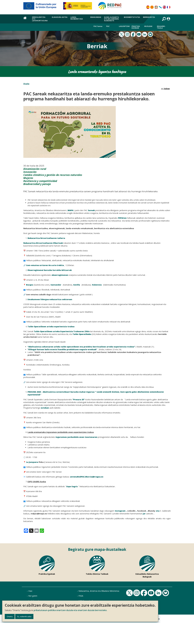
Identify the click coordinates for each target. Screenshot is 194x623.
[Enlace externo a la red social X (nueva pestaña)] (122, 34)
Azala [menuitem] (26, 19)
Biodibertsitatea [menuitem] (132, 17)
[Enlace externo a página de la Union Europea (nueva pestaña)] (41, 7)
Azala (26, 83)
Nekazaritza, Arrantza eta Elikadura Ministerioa (99, 591)
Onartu (10, 616)
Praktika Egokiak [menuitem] (136, 27)
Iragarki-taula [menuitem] (161, 27)
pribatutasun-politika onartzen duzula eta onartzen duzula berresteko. (70, 610)
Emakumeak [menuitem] (95, 17)
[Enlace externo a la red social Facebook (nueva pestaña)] (133, 34)
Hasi (30, 591)
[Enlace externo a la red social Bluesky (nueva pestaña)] (151, 34)
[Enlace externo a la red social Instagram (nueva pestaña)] (128, 34)
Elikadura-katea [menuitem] (59, 17)
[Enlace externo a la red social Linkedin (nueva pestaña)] (145, 34)
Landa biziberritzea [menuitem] (76, 18)
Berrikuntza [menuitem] (149, 17)
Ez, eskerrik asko (24, 616)
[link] (26, 530)
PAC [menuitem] (108, 26)
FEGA (81, 596)
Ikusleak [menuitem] (148, 26)
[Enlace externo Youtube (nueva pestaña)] (139, 34)
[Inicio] (111, 7)
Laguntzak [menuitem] (124, 26)
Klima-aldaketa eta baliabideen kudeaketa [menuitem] (111, 19)
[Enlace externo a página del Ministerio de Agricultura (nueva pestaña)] (78, 7)
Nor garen (32, 596)
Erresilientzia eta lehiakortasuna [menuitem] (40, 19)
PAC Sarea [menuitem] (98, 26)
